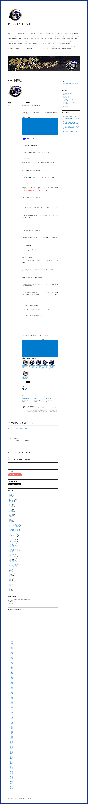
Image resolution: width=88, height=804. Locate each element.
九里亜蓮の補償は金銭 (67, 118)
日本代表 (47, 38)
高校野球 (27, 41)
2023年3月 (11, 689)
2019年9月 (11, 742)
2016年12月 (11, 783)
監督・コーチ (74, 38)
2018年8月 (11, 758)
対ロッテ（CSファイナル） (14, 48)
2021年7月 (11, 714)
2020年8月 (11, 728)
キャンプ (10, 33)
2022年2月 (11, 706)
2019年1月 (11, 752)
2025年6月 (11, 657)
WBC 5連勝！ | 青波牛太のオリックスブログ (23, 428)
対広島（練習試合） (67, 41)
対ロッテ (20, 43)
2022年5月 (11, 702)
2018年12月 (11, 753)
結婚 (10, 585)
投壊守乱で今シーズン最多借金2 (68, 102)
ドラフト (33, 33)
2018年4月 (11, 763)
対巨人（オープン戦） (51, 36)
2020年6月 (11, 731)
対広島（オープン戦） (13, 51)
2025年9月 (11, 653)
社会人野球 (10, 41)
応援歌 (24, 38)
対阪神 (43, 46)
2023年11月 (11, 679)
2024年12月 (11, 664)
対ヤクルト (37, 46)
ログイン (20, 440)
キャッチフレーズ (75, 31)
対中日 (47, 46)
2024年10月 (11, 667)
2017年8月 (11, 773)
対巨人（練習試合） (12, 543)
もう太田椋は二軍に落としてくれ (38, 367)
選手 (23, 41)
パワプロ (10, 510)
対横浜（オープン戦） (52, 43)
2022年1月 (11, 707)
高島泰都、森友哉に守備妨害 (68, 129)
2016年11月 (11, 785)
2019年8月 (11, 743)
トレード (27, 33)
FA (37, 31)
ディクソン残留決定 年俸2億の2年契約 (52, 367)
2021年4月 (11, 718)
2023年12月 (11, 678)
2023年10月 (11, 681)
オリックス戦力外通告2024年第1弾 (69, 122)
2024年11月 (11, 666)
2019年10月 (11, 741)
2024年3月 (11, 676)
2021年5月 (11, 717)
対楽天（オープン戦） (24, 46)
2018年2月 (11, 766)
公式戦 (62, 33)
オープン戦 (59, 31)
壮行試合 (71, 33)
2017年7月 (11, 775)
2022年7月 (11, 699)
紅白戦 (45, 41)
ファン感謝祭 (39, 33)
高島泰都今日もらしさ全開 (67, 93)
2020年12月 (11, 723)
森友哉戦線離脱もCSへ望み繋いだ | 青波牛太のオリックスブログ (71, 131)
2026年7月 (11, 644)
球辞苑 (63, 38)
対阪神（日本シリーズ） (13, 565)
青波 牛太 (9, 105)
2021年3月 (11, 719)
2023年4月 (11, 688)
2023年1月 (11, 692)
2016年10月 (11, 786)
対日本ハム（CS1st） (13, 549)
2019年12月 (11, 738)
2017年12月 (11, 768)
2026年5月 (11, 647)
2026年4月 (11, 648)
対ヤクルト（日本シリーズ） (28, 48)
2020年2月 (11, 736)
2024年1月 (11, 677)
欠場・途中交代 (57, 38)
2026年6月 (11, 646)
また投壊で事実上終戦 (67, 105)
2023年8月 (11, 683)
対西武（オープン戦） (13, 46)
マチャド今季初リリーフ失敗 (68, 99)
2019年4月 (11, 748)
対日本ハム (35, 43)
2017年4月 (11, 778)
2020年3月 (11, 734)
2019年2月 (11, 751)
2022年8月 (11, 698)
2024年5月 (11, 673)
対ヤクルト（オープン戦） (65, 43)
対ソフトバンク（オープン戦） (14, 36)
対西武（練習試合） (56, 48)
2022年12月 (11, 693)
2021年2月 (11, 721)
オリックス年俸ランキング (50, 31)
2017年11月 (11, 770)
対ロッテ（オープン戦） (28, 36)
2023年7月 (11, 684)
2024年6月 (11, 672)
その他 (41, 31)
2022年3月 (11, 704)
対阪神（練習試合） (12, 43)
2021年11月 (11, 709)
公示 (66, 33)
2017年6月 (11, 776)
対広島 (56, 46)
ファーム (67, 46)
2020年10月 (11, 726)
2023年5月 (11, 687)
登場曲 (68, 38)
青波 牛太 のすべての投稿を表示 (38, 412)
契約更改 (76, 33)
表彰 (15, 41)
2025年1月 (11, 663)
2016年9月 (11, 787)
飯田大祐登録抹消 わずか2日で (25, 367)
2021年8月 (11, 713)
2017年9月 (11, 772)
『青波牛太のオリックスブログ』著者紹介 (17, 31)
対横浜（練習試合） (75, 46)
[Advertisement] (41, 126)
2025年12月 (11, 651)
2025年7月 (11, 656)
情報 (32, 38)
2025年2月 (11, 662)
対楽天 (25, 43)
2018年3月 (11, 765)
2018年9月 (11, 757)
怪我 (28, 38)
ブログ (64, 84)
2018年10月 (11, 756)
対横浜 (32, 46)
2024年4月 (11, 674)
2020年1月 (11, 737)
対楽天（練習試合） (75, 36)
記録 (19, 41)
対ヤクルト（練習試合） (13, 531)
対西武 (29, 43)
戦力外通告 (37, 38)
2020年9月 (11, 727)
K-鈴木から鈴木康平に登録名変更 (32, 367)
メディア (53, 33)
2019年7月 (11, 744)
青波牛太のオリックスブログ (19, 24)
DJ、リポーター (31, 31)
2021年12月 (11, 708)
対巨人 (52, 46)
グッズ (15, 33)
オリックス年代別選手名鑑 (36, 41)
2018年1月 (11, 767)
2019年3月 (11, 749)
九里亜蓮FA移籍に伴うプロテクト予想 (69, 114)
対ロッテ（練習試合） (67, 48)
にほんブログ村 (11, 603)
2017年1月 (11, 782)
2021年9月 (11, 712)
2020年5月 (11, 732)
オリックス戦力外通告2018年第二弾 (45, 367)
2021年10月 (11, 711)
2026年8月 (11, 643)
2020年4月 (11, 733)
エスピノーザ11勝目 (66, 96)
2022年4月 (11, 703)
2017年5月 (11, 777)
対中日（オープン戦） (40, 36)
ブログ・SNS (47, 33)
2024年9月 (11, 668)
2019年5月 (11, 747)
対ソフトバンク (42, 43)
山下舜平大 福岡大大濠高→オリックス (25, 378)
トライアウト (21, 33)
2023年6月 (11, 686)
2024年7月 (11, 671)
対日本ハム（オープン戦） (63, 36)
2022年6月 (11, 701)
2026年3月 (11, 649)
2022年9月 (11, 697)
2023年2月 (11, 691)
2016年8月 (11, 788)
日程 (51, 38)
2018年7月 (11, 759)
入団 (58, 33)
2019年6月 (11, 746)
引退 (20, 38)
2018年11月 (11, 754)
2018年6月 (11, 761)
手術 (42, 38)
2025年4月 (11, 659)
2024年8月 (11, 669)
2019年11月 (11, 739)
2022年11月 (11, 694)
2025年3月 (11, 661)
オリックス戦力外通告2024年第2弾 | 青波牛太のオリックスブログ (71, 123)
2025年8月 (11, 654)
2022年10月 (11, 696)
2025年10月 (11, 652)
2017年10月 (11, 771)
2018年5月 (11, 762)
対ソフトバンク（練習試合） (55, 41)
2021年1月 (11, 722)
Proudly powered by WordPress (25, 798)
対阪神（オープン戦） (13, 38)
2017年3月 (11, 780)
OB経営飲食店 (11, 495)
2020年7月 (11, 729)
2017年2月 (11, 781)
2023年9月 (11, 682)
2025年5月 (11, 658)
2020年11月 (11, 724)
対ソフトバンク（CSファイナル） (43, 48)
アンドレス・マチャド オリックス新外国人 (70, 126)
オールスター (66, 31)
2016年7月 (11, 790)
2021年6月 (11, 716)
